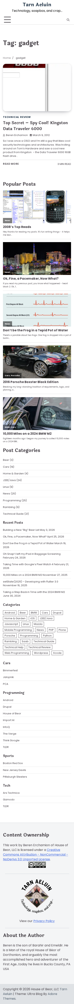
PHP (51, 630)
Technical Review (17, 117)
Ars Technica (11, 793)
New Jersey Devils (14, 770)
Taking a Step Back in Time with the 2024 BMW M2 (34, 592)
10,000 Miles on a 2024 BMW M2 (22, 575)
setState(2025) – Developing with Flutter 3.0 (30, 581)
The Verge (9, 733)
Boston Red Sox (13, 763)
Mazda (38, 624)
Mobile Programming (18, 630)
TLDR (6, 747)
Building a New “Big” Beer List (21, 530)
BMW (34, 612)
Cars (6, 466)
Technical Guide (13, 513)
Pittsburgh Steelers (15, 776)
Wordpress (41, 653)
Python (47, 635)
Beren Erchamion (17, 135)
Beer (6, 460)
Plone (62, 630)
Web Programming (17, 653)
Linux (6, 487)
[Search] (68, 20)
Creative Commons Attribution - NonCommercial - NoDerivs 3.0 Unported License (35, 855)
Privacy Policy (44, 921)
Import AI (8, 720)
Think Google (11, 740)
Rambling (9, 507)
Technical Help (14, 647)
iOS (32, 618)
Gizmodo (9, 799)
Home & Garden (13, 473)
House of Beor (12, 713)
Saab (25, 641)
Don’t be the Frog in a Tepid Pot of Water (28, 543)
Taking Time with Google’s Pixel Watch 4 (28, 564)
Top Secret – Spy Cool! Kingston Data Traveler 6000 (35, 126)
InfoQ (6, 727)
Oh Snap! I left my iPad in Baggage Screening (32, 554)
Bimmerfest (10, 670)
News (6, 493)
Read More (11, 163)
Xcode (57, 653)
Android (10, 612)
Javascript (11, 624)
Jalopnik (8, 677)
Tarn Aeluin (37, 4)
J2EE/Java (9, 480)
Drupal (57, 612)
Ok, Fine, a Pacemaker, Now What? (25, 536)
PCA (5, 684)
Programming (12, 500)
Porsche (10, 635)
